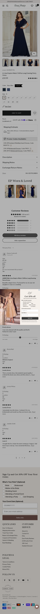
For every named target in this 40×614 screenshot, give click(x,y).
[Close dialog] (39, 289)
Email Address (24, 312)
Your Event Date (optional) (26, 308)
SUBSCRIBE (30, 318)
